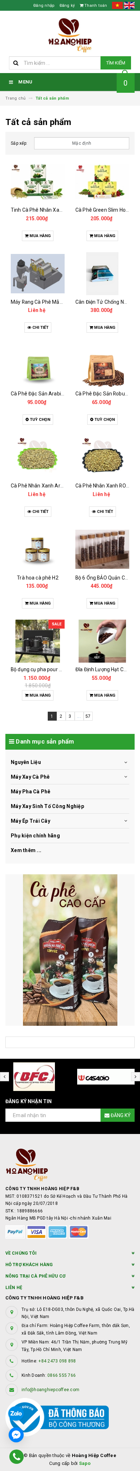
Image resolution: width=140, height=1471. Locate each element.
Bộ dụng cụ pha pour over (40, 669)
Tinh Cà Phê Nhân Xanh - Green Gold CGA (58, 210)
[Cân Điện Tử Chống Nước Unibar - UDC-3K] (102, 273)
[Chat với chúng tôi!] (16, 1434)
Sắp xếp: (19, 143)
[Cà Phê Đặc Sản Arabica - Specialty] (38, 365)
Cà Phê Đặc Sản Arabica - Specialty (51, 393)
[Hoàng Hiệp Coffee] (70, 950)
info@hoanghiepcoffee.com (50, 1389)
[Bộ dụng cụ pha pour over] (38, 641)
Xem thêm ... (26, 850)
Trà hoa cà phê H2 (37, 578)
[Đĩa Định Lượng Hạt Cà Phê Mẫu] (102, 641)
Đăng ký (67, 5)
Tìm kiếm (115, 63)
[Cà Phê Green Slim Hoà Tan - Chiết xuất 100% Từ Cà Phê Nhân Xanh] (102, 181)
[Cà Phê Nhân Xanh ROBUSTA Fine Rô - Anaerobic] (102, 457)
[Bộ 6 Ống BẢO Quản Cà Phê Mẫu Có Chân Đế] (102, 549)
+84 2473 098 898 (57, 1361)
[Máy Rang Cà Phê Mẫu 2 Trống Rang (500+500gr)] (38, 273)
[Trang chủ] (70, 35)
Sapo (85, 1463)
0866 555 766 (61, 1375)
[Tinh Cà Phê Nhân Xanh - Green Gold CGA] (38, 181)
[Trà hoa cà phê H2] (38, 549)
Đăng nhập (44, 5)
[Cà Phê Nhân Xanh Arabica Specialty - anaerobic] (38, 457)
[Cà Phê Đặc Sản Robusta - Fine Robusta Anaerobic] (102, 365)
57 (88, 716)
